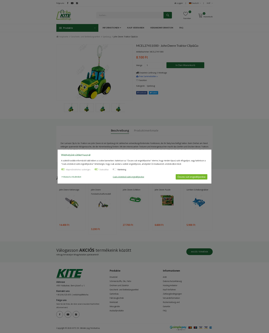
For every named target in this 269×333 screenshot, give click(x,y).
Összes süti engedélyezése (192, 176)
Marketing (121, 169)
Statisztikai (103, 169)
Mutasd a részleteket (72, 176)
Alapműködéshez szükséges (78, 169)
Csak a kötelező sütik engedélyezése (128, 176)
